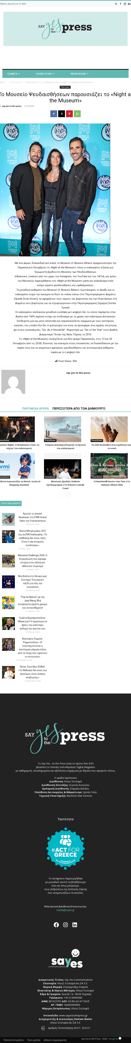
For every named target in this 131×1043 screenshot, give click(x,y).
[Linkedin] (129, 3)
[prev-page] (62, 495)
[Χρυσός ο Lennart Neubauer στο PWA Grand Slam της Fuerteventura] (6, 520)
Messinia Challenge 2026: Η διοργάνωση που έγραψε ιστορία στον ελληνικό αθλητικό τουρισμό (32, 560)
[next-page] (68, 495)
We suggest (11, 82)
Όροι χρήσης (33, 1040)
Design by (114, 1038)
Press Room (50, 440)
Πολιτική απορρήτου (13, 1040)
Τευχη (41, 82)
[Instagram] (125, 3)
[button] (116, 3)
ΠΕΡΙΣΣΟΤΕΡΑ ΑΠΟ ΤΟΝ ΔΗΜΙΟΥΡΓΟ (79, 408)
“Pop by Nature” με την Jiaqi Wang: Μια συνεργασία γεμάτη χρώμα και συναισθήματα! (32, 602)
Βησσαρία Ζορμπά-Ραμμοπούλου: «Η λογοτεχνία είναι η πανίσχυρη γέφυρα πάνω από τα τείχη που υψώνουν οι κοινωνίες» (32, 647)
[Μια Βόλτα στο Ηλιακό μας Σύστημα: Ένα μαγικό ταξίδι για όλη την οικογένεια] (6, 582)
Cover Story (44, 73)
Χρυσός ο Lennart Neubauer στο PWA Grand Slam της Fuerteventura (33, 517)
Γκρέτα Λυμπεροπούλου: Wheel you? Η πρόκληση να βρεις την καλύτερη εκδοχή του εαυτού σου (32, 623)
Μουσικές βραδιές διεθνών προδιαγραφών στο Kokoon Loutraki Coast (65, 485)
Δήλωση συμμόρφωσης (55, 1040)
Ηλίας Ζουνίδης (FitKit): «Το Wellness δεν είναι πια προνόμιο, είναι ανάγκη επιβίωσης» (32, 672)
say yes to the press (11, 106)
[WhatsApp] (77, 113)
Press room (78, 73)
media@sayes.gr (65, 910)
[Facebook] (120, 3)
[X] (61, 113)
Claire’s (12, 73)
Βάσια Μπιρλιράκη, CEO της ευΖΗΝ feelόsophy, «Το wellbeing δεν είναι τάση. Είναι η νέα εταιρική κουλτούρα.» (32, 538)
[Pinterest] (69, 113)
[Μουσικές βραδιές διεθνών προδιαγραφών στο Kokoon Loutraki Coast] (65, 466)
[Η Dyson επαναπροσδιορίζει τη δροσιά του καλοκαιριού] (65, 429)
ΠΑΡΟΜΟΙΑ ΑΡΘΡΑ (35, 408)
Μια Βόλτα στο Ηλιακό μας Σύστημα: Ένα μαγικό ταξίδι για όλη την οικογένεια (32, 581)
